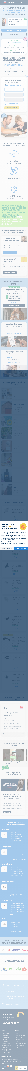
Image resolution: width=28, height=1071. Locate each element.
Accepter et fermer (21, 548)
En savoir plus (22, 543)
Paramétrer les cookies (6, 548)
